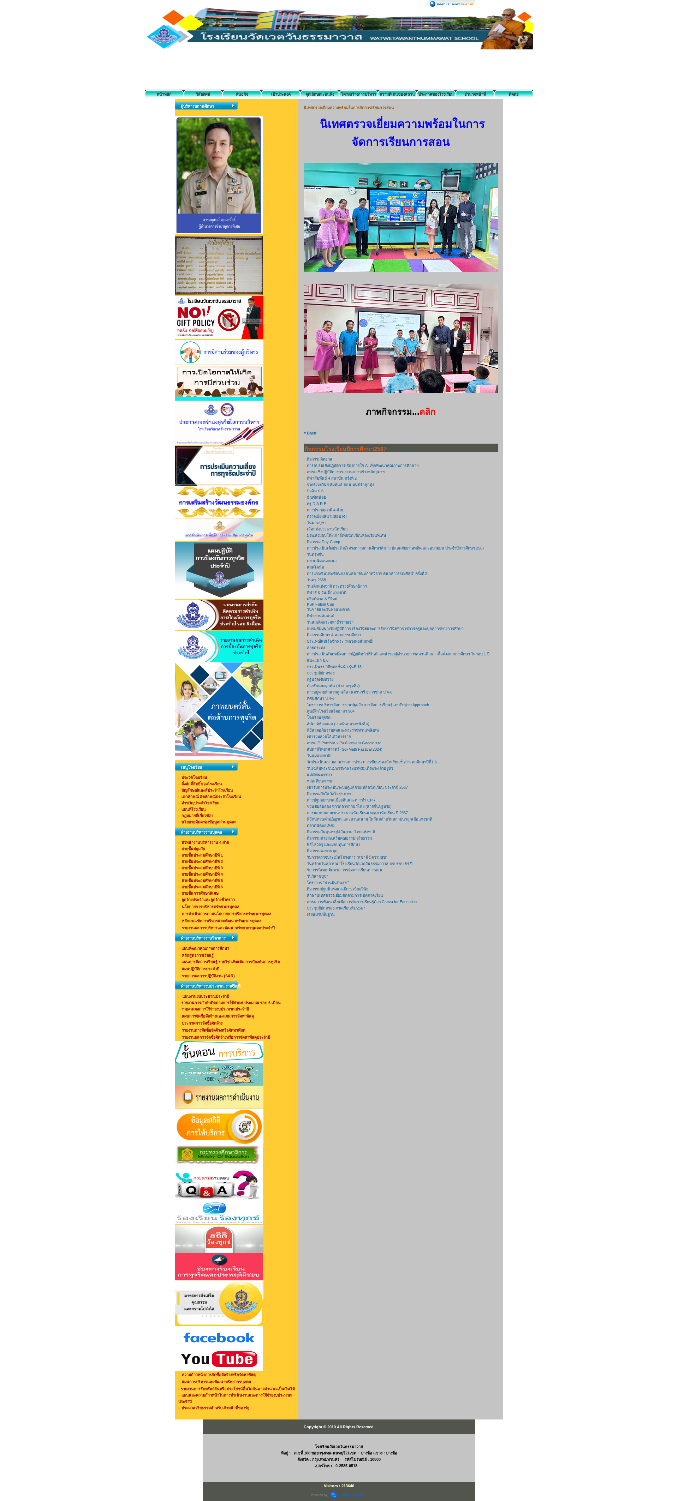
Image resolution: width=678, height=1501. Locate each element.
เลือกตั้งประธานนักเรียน (327, 529)
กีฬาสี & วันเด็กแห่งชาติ (326, 592)
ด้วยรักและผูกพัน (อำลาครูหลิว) (333, 686)
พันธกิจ (242, 94)
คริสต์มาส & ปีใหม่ (322, 599)
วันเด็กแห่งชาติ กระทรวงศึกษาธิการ (337, 586)
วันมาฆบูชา (316, 523)
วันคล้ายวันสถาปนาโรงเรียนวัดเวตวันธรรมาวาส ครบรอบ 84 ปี (359, 863)
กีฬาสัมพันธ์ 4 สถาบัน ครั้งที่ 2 (332, 478)
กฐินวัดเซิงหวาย (320, 679)
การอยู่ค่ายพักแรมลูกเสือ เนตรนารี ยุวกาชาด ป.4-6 (349, 692)
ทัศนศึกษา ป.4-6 (320, 698)
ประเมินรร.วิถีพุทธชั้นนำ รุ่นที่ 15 (334, 667)
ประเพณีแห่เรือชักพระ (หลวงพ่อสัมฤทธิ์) (340, 641)
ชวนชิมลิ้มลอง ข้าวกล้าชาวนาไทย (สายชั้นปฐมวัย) (349, 806)
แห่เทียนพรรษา (319, 775)
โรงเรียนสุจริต (319, 717)
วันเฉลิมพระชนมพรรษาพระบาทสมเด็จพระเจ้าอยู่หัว (350, 768)
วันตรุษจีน (315, 554)
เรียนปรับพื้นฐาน (321, 914)
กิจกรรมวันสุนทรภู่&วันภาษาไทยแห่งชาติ (341, 832)
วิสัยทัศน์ (203, 94)
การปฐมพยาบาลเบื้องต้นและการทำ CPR (341, 800)
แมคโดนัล (315, 567)
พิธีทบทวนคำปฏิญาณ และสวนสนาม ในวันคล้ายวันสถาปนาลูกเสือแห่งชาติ (369, 819)
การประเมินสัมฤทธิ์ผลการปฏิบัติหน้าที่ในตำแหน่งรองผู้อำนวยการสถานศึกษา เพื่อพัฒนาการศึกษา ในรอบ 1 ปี (398, 654)
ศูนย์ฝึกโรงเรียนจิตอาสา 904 (331, 711)
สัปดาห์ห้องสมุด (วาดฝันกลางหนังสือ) (338, 724)
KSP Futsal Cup (320, 604)
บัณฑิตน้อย (316, 497)
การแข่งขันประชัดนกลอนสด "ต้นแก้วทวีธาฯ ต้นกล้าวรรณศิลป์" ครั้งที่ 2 (367, 573)
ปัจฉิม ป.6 (315, 491)
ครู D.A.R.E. (317, 504)
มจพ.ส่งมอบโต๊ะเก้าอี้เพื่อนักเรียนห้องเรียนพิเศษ (346, 535)
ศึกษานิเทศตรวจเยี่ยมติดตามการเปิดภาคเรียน (345, 895)
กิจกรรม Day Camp (323, 542)
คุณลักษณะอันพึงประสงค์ (319, 95)
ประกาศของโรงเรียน (436, 94)
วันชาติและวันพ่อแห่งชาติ (328, 609)
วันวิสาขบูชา (317, 876)
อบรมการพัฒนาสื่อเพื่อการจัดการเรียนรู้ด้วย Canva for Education (362, 902)
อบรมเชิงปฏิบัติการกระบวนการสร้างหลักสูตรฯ (346, 472)
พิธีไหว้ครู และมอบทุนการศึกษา (333, 844)
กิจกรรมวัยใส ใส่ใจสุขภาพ (329, 794)
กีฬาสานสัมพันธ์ (320, 616)
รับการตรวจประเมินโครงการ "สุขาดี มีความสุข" (347, 857)
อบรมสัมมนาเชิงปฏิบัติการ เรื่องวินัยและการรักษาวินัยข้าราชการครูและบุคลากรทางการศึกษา (385, 628)
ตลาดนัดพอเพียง (320, 825)
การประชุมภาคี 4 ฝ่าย (325, 510)
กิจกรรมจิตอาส (319, 459)
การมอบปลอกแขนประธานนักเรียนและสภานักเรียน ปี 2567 (357, 813)
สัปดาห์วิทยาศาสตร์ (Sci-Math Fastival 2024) (344, 749)
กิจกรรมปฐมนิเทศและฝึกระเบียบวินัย (337, 889)
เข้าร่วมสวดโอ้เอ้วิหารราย (329, 736)
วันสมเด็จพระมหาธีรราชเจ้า (330, 622)
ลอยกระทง (316, 648)
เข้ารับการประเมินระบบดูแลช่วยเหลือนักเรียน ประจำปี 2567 (357, 787)
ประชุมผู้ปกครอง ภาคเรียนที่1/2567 (336, 908)
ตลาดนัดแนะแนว (322, 561)
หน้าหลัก (164, 94)
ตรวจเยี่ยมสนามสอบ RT (327, 516)
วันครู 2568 (316, 580)
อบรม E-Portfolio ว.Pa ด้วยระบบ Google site (344, 743)
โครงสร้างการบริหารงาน (358, 95)
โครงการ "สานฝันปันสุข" (328, 883)
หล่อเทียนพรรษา (320, 781)
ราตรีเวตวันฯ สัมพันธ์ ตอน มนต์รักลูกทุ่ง (340, 484)
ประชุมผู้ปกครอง (320, 673)
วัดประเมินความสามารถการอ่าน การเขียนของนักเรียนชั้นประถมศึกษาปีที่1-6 (372, 762)
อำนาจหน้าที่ (475, 94)
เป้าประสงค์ (281, 94)
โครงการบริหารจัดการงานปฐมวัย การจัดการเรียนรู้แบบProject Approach (368, 705)
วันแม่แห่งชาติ (319, 755)
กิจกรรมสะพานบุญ (322, 851)
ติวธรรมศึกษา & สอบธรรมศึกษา (334, 635)
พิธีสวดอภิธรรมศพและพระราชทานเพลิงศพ (343, 730)
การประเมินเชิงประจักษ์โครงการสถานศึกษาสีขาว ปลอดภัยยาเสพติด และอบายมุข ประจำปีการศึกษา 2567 (395, 548)
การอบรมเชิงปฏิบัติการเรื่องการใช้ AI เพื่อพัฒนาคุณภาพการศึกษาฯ (362, 465)
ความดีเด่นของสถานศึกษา (397, 95)
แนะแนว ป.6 (317, 660)
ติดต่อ (514, 94)
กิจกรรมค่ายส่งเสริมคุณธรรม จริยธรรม (339, 838)
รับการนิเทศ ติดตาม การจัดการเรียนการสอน (344, 870)
